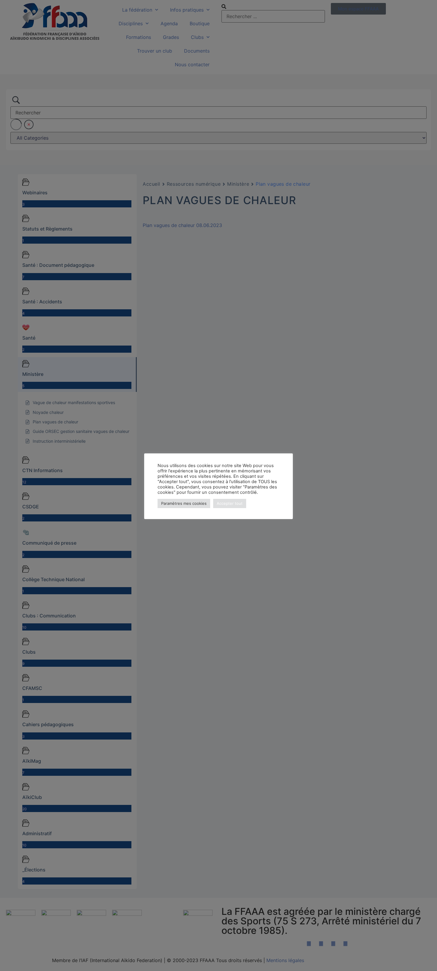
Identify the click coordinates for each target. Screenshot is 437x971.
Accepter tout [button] (230, 503)
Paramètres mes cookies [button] (184, 503)
